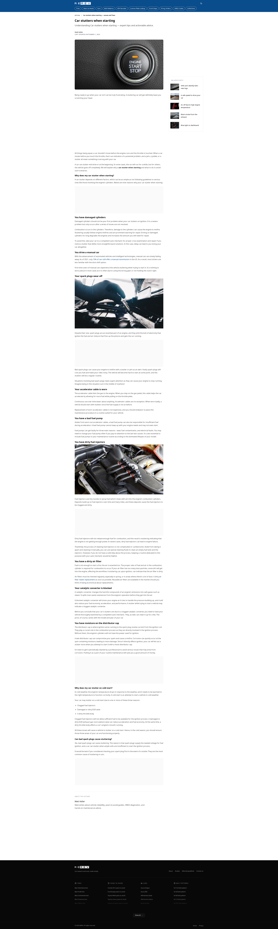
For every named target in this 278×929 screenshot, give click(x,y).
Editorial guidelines (188, 871)
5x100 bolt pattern (180, 895)
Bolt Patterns (109, 8)
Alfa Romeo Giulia (146, 895)
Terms (195, 926)
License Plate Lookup (137, 8)
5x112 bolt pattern (180, 899)
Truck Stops (153, 8)
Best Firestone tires (81, 899)
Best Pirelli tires (79, 892)
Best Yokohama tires (81, 888)
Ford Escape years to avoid (116, 892)
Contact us (199, 871)
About (171, 871)
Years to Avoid (88, 8)
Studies (177, 871)
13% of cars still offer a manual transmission (111, 259)
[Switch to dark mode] (201, 3)
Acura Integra (145, 888)
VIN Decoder (121, 8)
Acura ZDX (144, 892)
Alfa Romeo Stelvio (147, 899)
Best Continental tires (82, 895)
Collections (191, 8)
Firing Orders (166, 8)
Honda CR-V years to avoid (116, 888)
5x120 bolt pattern (180, 892)
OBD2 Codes (178, 8)
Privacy (201, 926)
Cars (99, 8)
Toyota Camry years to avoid (117, 899)
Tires (78, 8)
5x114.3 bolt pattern (180, 888)
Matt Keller (79, 32)
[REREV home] (83, 3)
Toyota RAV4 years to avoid (116, 895)
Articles (77, 15)
